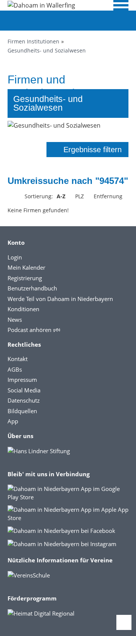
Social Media (24, 390)
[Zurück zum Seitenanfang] (123, 622)
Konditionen (23, 309)
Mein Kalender (26, 267)
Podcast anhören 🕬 (34, 329)
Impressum (22, 379)
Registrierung (25, 278)
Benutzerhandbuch (32, 288)
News (15, 319)
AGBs (15, 369)
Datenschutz (24, 400)
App (13, 421)
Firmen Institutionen (33, 41)
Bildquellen (22, 411)
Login (15, 257)
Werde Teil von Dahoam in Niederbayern (60, 299)
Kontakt (18, 359)
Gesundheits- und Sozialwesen (47, 50)
